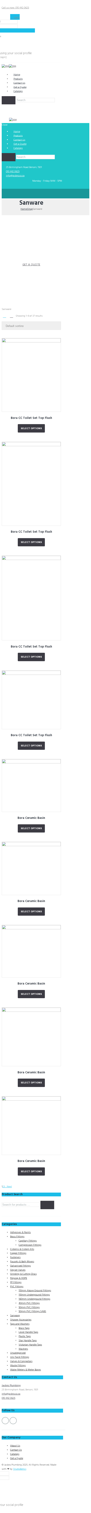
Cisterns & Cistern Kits (22, 1249)
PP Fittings (15, 1282)
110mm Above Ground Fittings (35, 1291)
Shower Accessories (20, 1320)
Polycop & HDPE (18, 1278)
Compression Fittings (30, 1245)
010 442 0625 (12, 171)
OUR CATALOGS (31, 271)
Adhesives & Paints (20, 1232)
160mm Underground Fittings (34, 1299)
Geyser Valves (17, 1270)
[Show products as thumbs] (4, 316)
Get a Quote (16, 1458)
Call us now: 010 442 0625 (15, 8)
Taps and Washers (19, 1324)
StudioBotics (19, 1469)
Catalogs (18, 91)
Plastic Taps (25, 1336)
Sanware (15, 1316)
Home (24, 209)
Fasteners (15, 1257)
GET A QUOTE (31, 264)
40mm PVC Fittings (29, 1303)
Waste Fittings (18, 1366)
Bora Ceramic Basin (31, 818)
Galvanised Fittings (20, 1266)
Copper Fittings (18, 1253)
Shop (30, 209)
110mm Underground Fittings (34, 1295)
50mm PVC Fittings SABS (32, 1311)
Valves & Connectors (21, 1361)
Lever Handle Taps (28, 1332)
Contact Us (16, 1450)
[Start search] (8, 157)
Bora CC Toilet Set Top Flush (31, 418)
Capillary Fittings (28, 1241)
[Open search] (8, 100)
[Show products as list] (11, 316)
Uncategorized (18, 1353)
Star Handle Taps (28, 1341)
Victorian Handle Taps (30, 1345)
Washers (23, 1349)
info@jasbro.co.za (15, 176)
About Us (15, 1446)
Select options (31, 428)
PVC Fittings (16, 1287)
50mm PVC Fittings (29, 1307)
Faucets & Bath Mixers (22, 1262)
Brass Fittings (17, 1237)
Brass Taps (24, 1328)
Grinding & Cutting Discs (23, 1274)
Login (17, 17)
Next (9, 1187)
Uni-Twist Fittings (19, 1357)
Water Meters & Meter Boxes (25, 1370)
